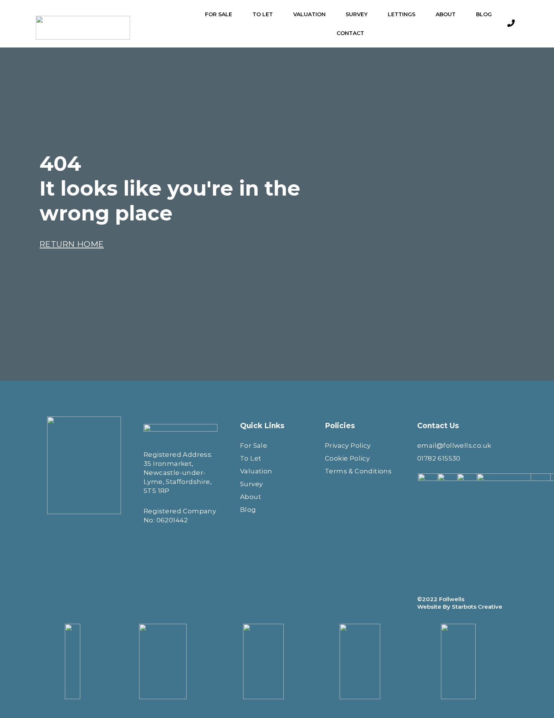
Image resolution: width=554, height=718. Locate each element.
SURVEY (356, 14)
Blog (248, 509)
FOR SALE (218, 14)
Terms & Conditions (358, 471)
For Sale (253, 445)
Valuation (256, 471)
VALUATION (309, 14)
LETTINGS (401, 14)
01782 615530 (439, 458)
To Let (250, 458)
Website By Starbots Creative (459, 606)
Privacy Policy (348, 445)
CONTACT (350, 33)
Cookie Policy (347, 458)
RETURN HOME (72, 244)
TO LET (263, 14)
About (250, 497)
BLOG (484, 14)
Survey (251, 484)
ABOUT (446, 14)
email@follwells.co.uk (454, 445)
